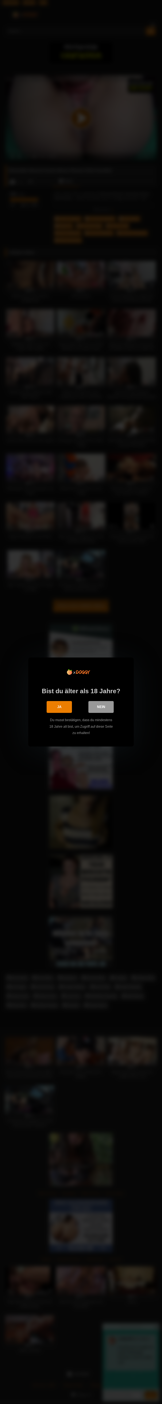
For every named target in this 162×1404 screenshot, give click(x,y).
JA (59, 707)
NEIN (101, 707)
